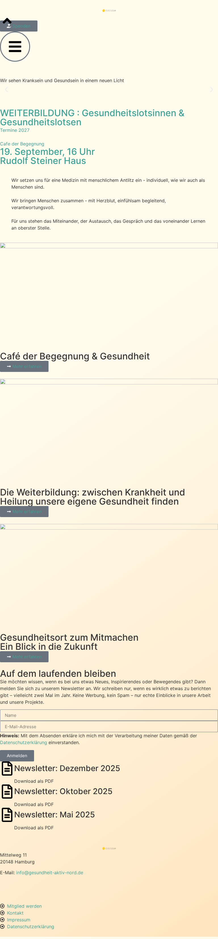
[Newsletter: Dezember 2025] (7, 768)
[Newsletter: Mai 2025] (7, 815)
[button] (6, 89)
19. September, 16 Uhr (47, 151)
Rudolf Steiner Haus (43, 160)
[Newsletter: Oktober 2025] (7, 791)
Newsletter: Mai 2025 (54, 814)
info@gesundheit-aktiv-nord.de (49, 872)
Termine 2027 (15, 130)
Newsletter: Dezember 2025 (67, 768)
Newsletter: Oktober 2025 (63, 791)
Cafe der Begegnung (22, 144)
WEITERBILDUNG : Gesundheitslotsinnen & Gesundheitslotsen (92, 117)
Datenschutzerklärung (23, 742)
